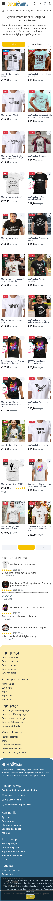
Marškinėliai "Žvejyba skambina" (36, 280)
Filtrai (14, 44)
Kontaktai (6, 832)
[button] (50, 3)
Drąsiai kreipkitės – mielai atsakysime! (20, 790)
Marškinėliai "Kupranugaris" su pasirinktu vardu (12, 280)
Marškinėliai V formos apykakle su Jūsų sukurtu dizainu (11, 404)
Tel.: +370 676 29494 (13, 800)
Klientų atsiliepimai (11, 825)
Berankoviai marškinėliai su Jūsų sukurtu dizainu (12, 362)
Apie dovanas (8, 821)
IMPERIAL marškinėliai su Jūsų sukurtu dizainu (38, 362)
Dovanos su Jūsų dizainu (14, 752)
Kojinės (5, 691)
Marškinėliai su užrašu (16, 10)
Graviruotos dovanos (12, 748)
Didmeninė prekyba (11, 847)
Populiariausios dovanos (14, 851)
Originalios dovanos (11, 744)
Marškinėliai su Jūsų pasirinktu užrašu (36, 198)
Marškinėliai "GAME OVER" (12, 484)
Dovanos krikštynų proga (14, 714)
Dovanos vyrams (10, 657)
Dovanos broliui (9, 672)
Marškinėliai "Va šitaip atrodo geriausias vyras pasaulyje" (40, 116)
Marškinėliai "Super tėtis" (38, 445)
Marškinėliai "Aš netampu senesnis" (11, 239)
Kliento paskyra (9, 843)
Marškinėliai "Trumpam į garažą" (38, 239)
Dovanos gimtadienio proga (15, 710)
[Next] (43, 547)
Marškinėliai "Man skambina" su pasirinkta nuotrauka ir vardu (40, 529)
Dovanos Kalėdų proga (13, 722)
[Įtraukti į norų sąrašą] (22, 51)
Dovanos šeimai (9, 665)
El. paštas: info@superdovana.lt (19, 804)
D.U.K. (5, 859)
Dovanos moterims (11, 661)
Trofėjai (5, 740)
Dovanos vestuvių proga (13, 718)
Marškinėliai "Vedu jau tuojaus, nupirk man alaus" (38, 321)
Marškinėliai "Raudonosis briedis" (38, 403)
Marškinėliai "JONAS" (9, 115)
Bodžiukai (6, 699)
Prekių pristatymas (11, 870)
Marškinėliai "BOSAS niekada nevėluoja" (40, 75)
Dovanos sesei (9, 668)
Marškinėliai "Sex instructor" (39, 156)
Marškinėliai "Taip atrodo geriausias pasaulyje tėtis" (12, 157)
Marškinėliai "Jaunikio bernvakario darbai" (10, 528)
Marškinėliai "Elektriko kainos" (10, 75)
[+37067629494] (40, 3)
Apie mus (6, 817)
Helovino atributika (11, 726)
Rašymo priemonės (11, 736)
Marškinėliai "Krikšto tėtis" (12, 445)
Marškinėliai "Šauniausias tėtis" (11, 321)
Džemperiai (7, 687)
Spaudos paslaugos (11, 828)
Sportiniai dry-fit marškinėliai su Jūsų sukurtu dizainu (39, 485)
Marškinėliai (8, 683)
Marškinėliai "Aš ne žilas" (11, 197)
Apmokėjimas (8, 874)
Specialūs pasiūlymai (12, 855)
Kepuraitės (7, 695)
